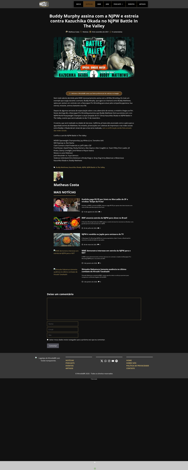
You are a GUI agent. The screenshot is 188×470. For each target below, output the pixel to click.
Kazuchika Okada (75, 167)
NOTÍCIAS (70, 360)
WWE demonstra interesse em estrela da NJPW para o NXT (106, 251)
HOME (129, 360)
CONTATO (130, 368)
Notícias (89, 4)
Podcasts (117, 4)
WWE (99, 4)
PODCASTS (70, 363)
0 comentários (117, 32)
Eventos (131, 4)
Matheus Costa (74, 32)
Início (78, 4)
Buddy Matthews (62, 167)
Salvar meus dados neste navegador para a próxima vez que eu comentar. (77, 340)
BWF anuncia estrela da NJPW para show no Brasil (104, 218)
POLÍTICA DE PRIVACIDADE (137, 365)
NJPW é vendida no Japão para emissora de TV (103, 234)
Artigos (142, 4)
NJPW (84, 167)
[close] (95, 462)
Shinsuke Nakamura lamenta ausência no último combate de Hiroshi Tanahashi (104, 270)
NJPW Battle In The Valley (96, 167)
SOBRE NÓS (131, 363)
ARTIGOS (69, 368)
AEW (107, 4)
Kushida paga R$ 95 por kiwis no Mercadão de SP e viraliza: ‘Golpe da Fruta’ (105, 200)
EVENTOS (70, 365)
